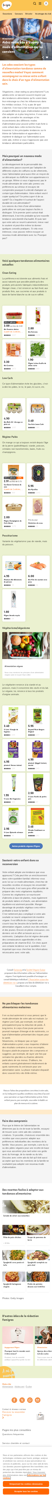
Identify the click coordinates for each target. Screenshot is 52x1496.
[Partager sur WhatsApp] (30, 1400)
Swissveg (18, 969)
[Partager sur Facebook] (14, 1400)
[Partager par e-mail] (37, 1400)
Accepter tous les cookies (26, 1491)
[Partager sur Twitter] (22, 1400)
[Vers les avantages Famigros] (21, 1232)
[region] (26, 1471)
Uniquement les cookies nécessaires (26, 1484)
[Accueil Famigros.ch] (7, 5)
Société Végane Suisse (35, 969)
